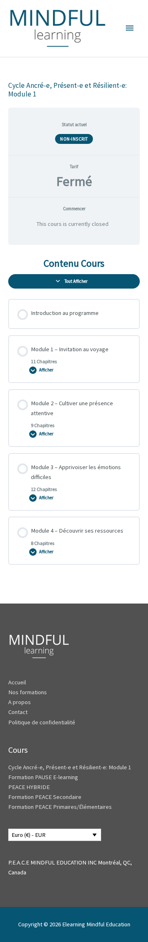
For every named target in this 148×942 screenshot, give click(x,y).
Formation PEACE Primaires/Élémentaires (60, 806)
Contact (18, 712)
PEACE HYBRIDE (29, 787)
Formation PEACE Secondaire (44, 797)
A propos (19, 702)
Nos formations (27, 692)
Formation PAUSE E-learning (43, 777)
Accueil (17, 682)
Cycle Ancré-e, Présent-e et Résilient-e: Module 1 (69, 767)
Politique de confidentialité (41, 722)
